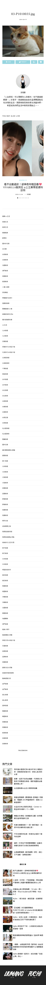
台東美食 (5, 412)
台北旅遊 (5, 390)
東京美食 (5, 581)
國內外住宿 (5, 244)
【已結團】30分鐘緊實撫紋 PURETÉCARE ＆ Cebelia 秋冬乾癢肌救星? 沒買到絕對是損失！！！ (28, 910)
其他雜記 (5, 292)
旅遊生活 (5, 222)
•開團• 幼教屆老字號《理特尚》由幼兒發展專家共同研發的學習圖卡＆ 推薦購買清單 (28, 946)
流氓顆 (23, 92)
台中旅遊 (5, 379)
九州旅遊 (5, 331)
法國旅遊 (5, 608)
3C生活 (4, 325)
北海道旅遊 (5, 358)
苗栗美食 (5, 657)
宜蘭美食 (5, 494)
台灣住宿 (5, 417)
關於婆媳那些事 (7, 320)
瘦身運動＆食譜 (7, 635)
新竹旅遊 (5, 548)
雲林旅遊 (5, 706)
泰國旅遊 (5, 613)
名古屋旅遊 (5, 428)
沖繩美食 (5, 602)
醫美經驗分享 (23, 180)
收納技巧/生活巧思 (8, 542)
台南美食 (5, 260)
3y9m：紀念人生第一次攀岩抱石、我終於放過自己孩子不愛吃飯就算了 (27, 918)
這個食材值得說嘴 (8, 673)
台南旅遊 (5, 401)
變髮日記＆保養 (7, 668)
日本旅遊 (5, 559)
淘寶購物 (5, 619)
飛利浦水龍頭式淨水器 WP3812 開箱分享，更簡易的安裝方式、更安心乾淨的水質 (28, 771)
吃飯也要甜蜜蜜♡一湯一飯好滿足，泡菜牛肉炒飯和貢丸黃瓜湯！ (28, 826)
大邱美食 (5, 472)
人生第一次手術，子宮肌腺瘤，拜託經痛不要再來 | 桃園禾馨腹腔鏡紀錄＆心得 (28, 881)
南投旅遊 (5, 374)
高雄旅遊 (5, 738)
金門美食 (5, 689)
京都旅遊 (5, 341)
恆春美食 (5, 515)
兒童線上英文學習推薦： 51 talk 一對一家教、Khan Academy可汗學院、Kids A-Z (27, 891)
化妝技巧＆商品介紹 (8, 352)
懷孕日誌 (5, 521)
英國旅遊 (5, 662)
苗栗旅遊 (5, 651)
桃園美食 (5, 591)
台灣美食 (5, 254)
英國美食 (5, 276)
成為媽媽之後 (6, 526)
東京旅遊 (5, 575)
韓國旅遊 (5, 711)
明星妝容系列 (6, 570)
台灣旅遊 (5, 423)
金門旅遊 (5, 684)
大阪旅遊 (5, 477)
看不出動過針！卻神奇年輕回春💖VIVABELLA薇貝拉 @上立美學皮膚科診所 (23, 187)
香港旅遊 (5, 733)
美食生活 (5, 227)
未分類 (4, 249)
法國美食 (5, 265)
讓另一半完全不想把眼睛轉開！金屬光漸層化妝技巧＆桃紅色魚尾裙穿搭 (28, 844)
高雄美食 (5, 744)
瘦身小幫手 (5, 629)
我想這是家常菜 (7, 532)
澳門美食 (5, 271)
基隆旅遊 (5, 455)
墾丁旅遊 (5, 461)
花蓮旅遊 (5, 646)
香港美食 (5, 282)
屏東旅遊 (5, 499)
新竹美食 (5, 553)
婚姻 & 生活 (6, 216)
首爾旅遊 (5, 722)
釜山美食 (5, 700)
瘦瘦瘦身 (5, 233)
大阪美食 (5, 483)
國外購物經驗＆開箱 (8, 450)
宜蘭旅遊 (5, 488)
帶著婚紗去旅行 (7, 298)
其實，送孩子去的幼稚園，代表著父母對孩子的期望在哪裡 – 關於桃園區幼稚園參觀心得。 (28, 781)
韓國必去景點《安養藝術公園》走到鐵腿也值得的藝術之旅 (28, 817)
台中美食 (5, 385)
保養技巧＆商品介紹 (8, 347)
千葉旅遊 (5, 369)
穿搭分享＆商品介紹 (8, 640)
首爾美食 (5, 727)
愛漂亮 (4, 238)
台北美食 (5, 396)
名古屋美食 (5, 434)
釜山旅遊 (5, 695)
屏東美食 (5, 504)
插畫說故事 (5, 303)
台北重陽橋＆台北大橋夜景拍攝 (25, 788)
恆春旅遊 (5, 510)
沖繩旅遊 (5, 597)
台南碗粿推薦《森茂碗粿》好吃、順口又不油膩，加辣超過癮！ (28, 853)
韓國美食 (5, 716)
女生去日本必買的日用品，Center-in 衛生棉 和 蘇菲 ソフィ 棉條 (28, 807)
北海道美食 (5, 363)
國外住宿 (5, 445)
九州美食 (5, 336)
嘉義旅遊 (5, 439)
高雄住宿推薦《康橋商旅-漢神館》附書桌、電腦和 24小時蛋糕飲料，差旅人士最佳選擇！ (28, 799)
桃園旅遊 (5, 586)
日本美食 (5, 564)
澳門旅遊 (5, 624)
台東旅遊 (5, 407)
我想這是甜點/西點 (8, 537)
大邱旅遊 (5, 466)
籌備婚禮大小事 (7, 309)
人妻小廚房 (5, 287)
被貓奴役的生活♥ (7, 314)
